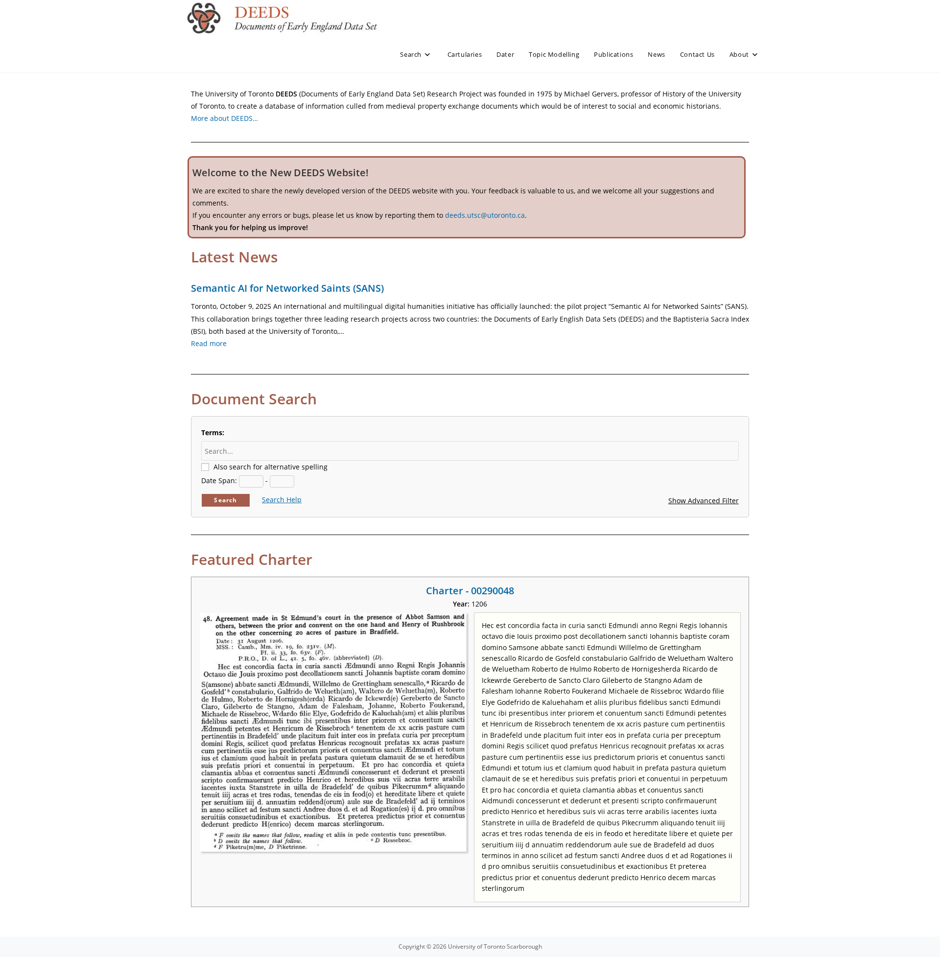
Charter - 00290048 (470, 590)
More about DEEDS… (224, 118)
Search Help (282, 499)
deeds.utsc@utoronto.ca (485, 215)
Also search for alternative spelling (270, 466)
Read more (209, 343)
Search (225, 500)
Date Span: (219, 480)
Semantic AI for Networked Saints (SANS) (287, 288)
